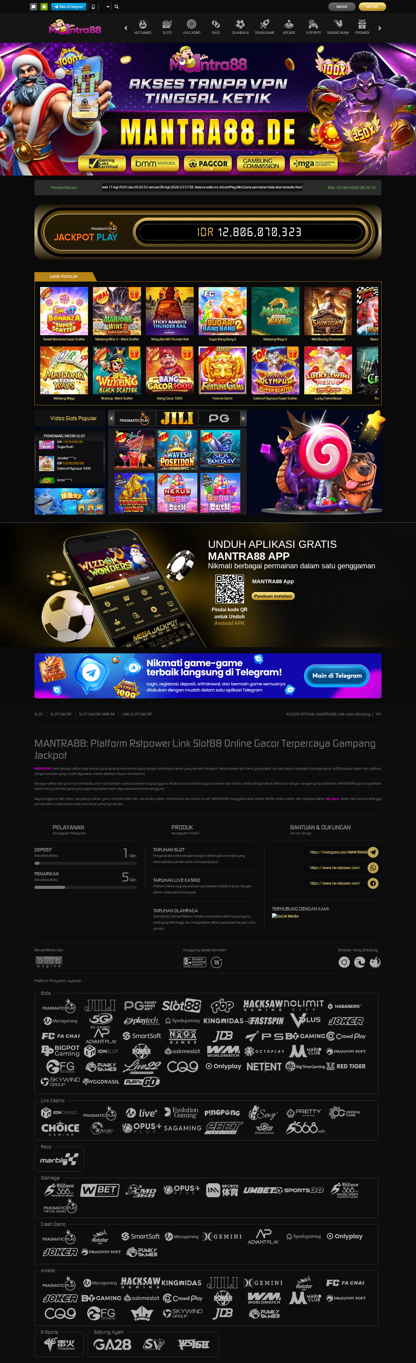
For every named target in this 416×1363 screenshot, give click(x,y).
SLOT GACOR (61, 714)
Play (107, 237)
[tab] (135, 418)
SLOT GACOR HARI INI (97, 714)
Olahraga (240, 32)
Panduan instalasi (273, 596)
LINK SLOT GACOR (137, 714)
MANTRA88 (42, 768)
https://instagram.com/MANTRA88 (339, 852)
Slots (167, 32)
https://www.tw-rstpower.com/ (335, 867)
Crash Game (264, 32)
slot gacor (333, 799)
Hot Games (142, 32)
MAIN (68, 311)
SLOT (38, 714)
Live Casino (191, 32)
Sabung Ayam (338, 32)
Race (216, 32)
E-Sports (313, 32)
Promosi (362, 32)
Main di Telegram (71, 7)
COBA (138, 443)
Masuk (342, 7)
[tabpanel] (208, 109)
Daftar (372, 7)
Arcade (289, 32)
